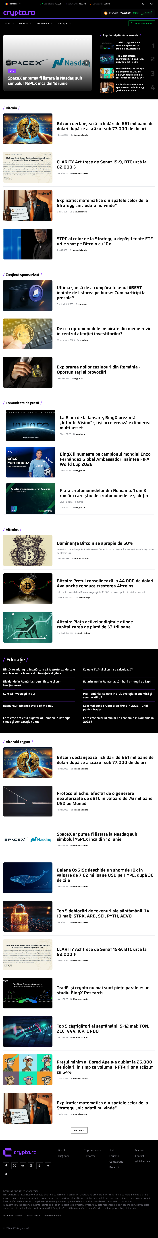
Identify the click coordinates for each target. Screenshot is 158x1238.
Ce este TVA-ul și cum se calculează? (108, 669)
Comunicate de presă (22, 403)
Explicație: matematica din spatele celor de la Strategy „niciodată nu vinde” (130, 88)
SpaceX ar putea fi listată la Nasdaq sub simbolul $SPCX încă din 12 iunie (97, 837)
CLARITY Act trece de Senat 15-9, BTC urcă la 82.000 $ (102, 164)
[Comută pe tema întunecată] (143, 4)
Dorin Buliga (84, 597)
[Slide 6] (88, 39)
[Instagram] (31, 1165)
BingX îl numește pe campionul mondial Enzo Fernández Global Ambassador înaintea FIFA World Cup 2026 (105, 459)
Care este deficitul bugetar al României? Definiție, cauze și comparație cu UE (37, 720)
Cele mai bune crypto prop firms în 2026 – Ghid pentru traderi (115, 707)
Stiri (12, 66)
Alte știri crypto (18, 742)
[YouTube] (23, 1165)
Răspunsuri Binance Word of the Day (28, 705)
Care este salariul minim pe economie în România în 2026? (118, 720)
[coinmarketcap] (6, 1174)
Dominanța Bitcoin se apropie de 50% (95, 543)
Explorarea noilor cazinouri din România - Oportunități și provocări (98, 369)
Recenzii (114, 1167)
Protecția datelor (52, 1215)
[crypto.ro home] (19, 13)
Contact (139, 1156)
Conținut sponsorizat (22, 275)
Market (23, 23)
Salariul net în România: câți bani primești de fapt (117, 681)
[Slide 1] (69, 39)
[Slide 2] (73, 39)
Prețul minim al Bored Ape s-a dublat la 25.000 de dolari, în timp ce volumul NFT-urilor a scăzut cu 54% (130, 73)
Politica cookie (33, 1215)
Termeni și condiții (12, 1215)
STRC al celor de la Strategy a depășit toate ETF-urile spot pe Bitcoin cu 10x (105, 241)
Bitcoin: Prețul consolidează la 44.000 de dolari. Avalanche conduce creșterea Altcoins (106, 583)
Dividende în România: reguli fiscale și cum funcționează (32, 683)
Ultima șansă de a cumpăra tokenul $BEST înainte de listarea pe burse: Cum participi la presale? (101, 292)
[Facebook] (6, 1165)
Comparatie (116, 1161)
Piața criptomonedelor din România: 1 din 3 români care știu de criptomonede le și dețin (104, 493)
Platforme (90, 1156)
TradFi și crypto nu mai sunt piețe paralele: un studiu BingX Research (128, 46)
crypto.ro (83, 304)
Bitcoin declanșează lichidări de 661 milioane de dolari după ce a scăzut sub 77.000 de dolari (105, 126)
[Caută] (151, 3)
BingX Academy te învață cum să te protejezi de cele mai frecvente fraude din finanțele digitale (39, 671)
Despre (139, 1150)
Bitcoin (11, 108)
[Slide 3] (77, 39)
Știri (8, 23)
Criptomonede (92, 1150)
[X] (14, 1165)
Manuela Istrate (80, 135)
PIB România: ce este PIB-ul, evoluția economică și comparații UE (117, 695)
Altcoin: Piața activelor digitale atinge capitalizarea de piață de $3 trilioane (95, 624)
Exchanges (43, 23)
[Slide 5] (84, 39)
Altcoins (12, 530)
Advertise (144, 1161)
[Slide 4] (80, 39)
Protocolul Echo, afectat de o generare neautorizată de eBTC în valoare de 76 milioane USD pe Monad (105, 798)
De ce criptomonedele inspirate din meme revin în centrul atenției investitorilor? (104, 331)
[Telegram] (48, 1165)
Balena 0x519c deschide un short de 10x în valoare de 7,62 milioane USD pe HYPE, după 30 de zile (47, 78)
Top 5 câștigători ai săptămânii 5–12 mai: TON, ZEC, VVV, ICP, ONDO (130, 59)
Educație (63, 23)
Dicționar (63, 1156)
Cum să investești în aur (19, 693)
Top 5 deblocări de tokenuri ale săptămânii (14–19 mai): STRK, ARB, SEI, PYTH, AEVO (104, 913)
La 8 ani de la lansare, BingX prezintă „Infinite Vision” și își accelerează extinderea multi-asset (105, 422)
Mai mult (79, 1130)
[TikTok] (39, 1165)
